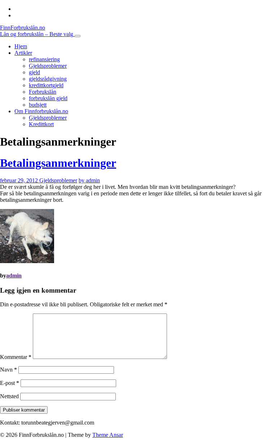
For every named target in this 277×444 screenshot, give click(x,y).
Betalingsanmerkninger (58, 162)
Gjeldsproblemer (48, 66)
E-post (9, 383)
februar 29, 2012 (19, 180)
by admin (89, 180)
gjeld (34, 72)
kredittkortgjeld (46, 85)
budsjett (38, 105)
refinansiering (44, 59)
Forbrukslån (42, 92)
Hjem (20, 46)
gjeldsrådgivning (48, 79)
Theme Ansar (107, 435)
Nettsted (9, 396)
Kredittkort (41, 124)
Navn (8, 370)
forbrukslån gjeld (48, 98)
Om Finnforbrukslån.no (41, 111)
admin (14, 275)
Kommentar (15, 357)
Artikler (23, 53)
